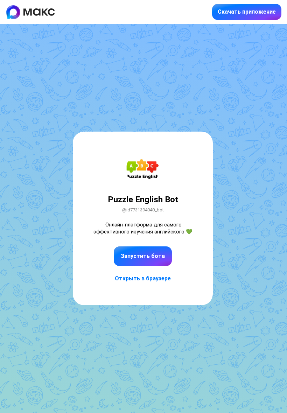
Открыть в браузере (143, 278)
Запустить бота (143, 256)
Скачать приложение (247, 11)
